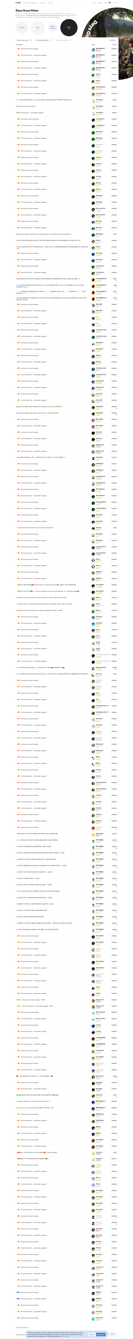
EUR (115, 3)
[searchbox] (29, 2)
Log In (94, 3)
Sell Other (112, 40)
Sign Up (100, 3)
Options (91, 1334)
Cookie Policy (65, 1336)
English (106, 3)
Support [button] (43, 3)
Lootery (50, 3)
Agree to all (100, 1334)
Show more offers (22, 1327)
